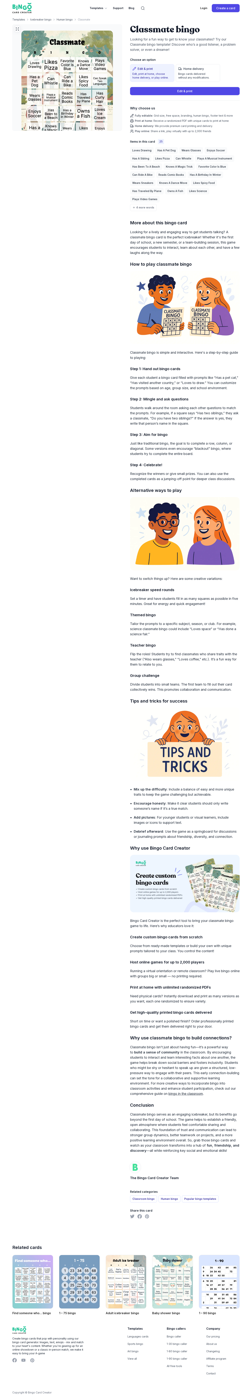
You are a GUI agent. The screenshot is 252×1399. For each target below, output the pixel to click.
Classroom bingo (143, 1198)
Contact (211, 1373)
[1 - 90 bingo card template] (219, 1282)
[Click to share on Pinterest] (147, 1216)
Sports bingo (135, 1343)
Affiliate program (216, 1358)
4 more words (145, 207)
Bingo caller (174, 1336)
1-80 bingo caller (177, 1351)
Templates (96, 8)
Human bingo (65, 19)
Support (118, 8)
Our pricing (213, 1336)
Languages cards (138, 1336)
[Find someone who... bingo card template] (32, 1282)
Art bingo (133, 1351)
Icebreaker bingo (40, 19)
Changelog (213, 1351)
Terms (210, 1366)
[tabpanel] (185, 110)
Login (203, 8)
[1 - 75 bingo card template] (79, 1282)
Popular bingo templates (200, 1198)
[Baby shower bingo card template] (172, 1282)
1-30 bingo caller (177, 1343)
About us (211, 1343)
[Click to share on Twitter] (132, 1216)
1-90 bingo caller (177, 1358)
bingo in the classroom (185, 1094)
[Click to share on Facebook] (139, 1216)
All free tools (174, 1366)
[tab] (152, 73)
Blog (131, 8)
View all (132, 1358)
